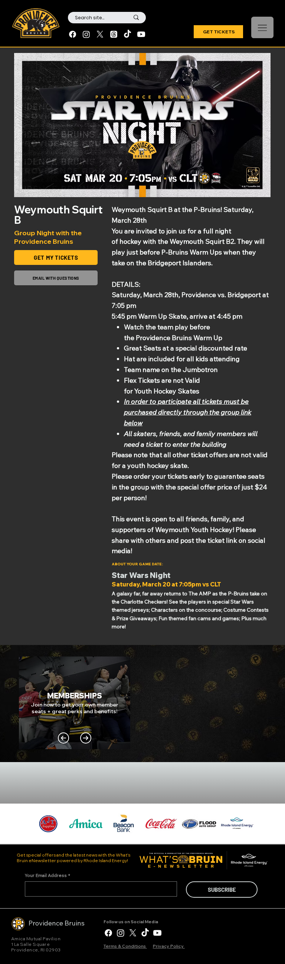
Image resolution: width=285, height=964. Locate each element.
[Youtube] (141, 34)
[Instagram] (86, 34)
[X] (100, 34)
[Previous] (63, 738)
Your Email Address (47, 875)
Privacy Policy (169, 946)
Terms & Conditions (125, 946)
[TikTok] (127, 34)
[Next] (85, 738)
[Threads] (113, 34)
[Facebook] (72, 34)
